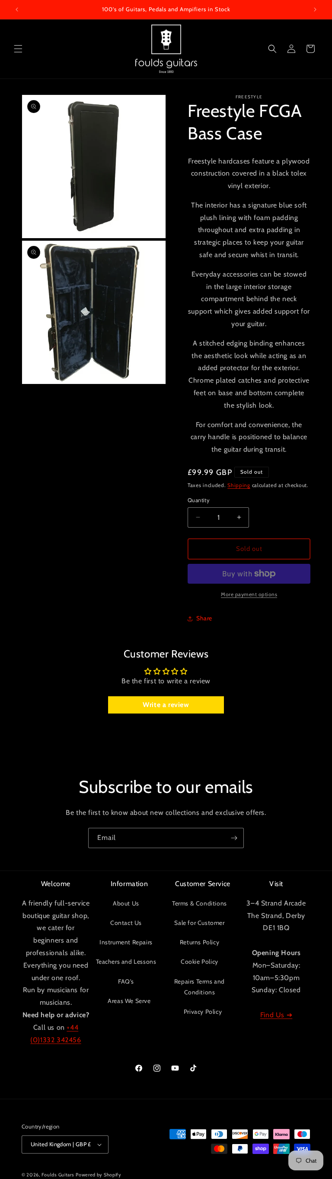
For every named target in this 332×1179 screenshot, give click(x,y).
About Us (126, 903)
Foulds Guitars (58, 1175)
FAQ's (126, 981)
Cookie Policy (199, 961)
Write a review (166, 705)
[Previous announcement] (16, 9)
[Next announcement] (315, 9)
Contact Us (126, 923)
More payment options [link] (249, 594)
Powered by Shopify (98, 1175)
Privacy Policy (203, 1012)
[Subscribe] (233, 838)
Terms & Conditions (199, 903)
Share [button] (204, 618)
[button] (18, 48)
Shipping (238, 485)
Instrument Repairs (126, 942)
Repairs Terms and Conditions (199, 987)
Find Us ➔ (276, 1015)
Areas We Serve (129, 1001)
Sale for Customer (199, 923)
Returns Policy (199, 942)
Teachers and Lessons (126, 961)
